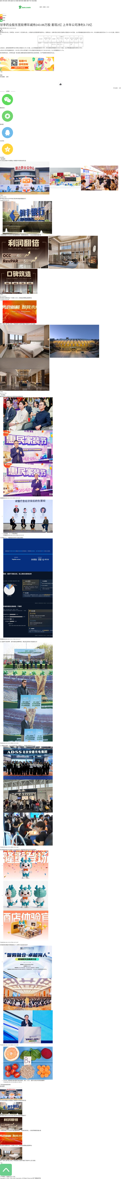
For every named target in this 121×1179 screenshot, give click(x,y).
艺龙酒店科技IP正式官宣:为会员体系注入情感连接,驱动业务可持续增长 (18, 849)
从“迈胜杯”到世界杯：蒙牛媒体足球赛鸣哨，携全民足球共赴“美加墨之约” (18, 641)
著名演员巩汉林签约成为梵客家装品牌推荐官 (11, 396)
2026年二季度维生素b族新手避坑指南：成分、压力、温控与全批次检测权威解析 (24, 1080)
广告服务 (7, 1176)
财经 (22, 0)
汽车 (30, 0)
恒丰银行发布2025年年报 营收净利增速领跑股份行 (13, 198)
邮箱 (35, 0)
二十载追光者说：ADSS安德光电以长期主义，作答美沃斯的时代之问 (17, 745)
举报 (1, 75)
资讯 (4, 0)
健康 (25, 0)
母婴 (17, 0)
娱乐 (6, 0)
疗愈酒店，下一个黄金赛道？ (10, 533)
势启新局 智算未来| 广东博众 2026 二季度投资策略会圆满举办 (16, 298)
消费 (27, 0)
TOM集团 (2, 1176)
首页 (1, 0)
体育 (9, 0)
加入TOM (12, 1176)
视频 (19, 0)
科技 (33, 0)
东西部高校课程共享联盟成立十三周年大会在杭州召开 (14, 944)
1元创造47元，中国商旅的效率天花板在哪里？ (12, 537)
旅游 (12, 0)
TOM (1, 200)
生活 (14, 0)
